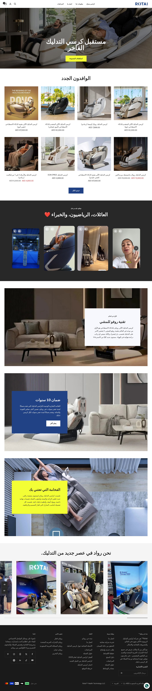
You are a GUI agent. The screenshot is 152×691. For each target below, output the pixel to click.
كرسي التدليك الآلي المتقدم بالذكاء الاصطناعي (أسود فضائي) (57, 125)
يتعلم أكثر (53, 423)
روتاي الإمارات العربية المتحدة (51, 642)
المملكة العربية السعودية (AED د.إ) (134, 683)
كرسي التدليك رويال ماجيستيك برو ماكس (130, 175)
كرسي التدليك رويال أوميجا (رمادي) (94, 124)
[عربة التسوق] (5, 4)
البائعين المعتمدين (138, 656)
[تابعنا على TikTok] (26, 660)
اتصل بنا (69, 4)
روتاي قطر (58, 638)
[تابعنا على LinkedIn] (20, 660)
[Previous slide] (16, 248)
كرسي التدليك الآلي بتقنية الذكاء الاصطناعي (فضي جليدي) (94, 176)
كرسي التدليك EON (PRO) (58, 175)
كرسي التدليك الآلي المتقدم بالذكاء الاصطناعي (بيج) (130, 125)
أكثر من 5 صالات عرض (136, 649)
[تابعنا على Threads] (20, 654)
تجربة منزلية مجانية (107, 642)
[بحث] (15, 4)
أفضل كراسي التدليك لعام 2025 (80, 657)
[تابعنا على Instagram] (14, 654)
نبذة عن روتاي (87, 638)
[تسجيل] (122, 673)
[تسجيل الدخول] (10, 4)
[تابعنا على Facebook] (32, 654)
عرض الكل (76, 190)
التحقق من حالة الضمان (105, 646)
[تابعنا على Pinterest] (8, 654)
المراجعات (60, 4)
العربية (116, 683)
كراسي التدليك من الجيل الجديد (81, 661)
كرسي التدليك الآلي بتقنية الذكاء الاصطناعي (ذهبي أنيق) (21, 125)
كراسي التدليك (128, 638)
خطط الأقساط (108, 653)
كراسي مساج (91, 4)
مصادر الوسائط (108, 668)
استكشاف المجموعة (76, 58)
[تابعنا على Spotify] (14, 660)
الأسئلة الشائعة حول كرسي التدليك (79, 646)
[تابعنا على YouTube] (32, 660)
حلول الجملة (109, 665)
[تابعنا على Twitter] (26, 654)
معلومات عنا (79, 4)
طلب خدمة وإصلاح (107, 650)
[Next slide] (136, 248)
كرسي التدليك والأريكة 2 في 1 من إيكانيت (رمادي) (21, 176)
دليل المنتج (110, 657)
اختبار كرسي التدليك (84, 665)
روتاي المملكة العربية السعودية (51, 646)
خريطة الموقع (87, 668)
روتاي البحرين (57, 653)
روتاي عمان (58, 650)
